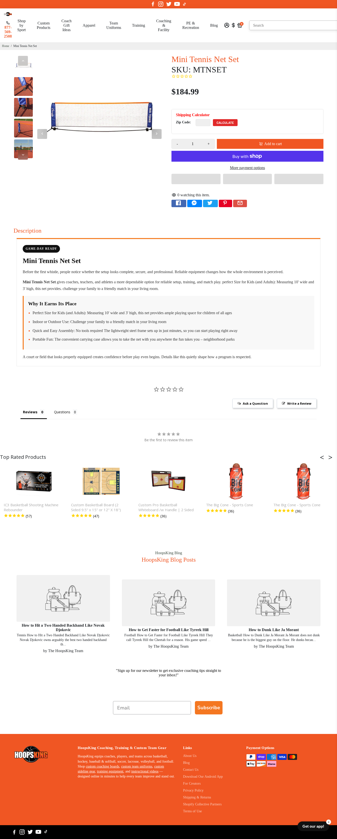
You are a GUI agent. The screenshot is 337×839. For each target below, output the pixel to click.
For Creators (192, 783)
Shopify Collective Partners (202, 804)
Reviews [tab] (30, 412)
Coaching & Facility (163, 25)
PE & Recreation (190, 25)
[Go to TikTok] (184, 4)
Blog (214, 25)
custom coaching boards (102, 766)
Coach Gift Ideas (66, 25)
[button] (196, 179)
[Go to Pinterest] (225, 203)
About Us (189, 756)
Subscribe (208, 707)
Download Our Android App (203, 776)
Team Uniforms (113, 25)
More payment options (247, 168)
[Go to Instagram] (161, 4)
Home (5, 46)
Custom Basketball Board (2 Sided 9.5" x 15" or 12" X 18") (96, 507)
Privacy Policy (193, 790)
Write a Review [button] (299, 403)
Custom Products (43, 25)
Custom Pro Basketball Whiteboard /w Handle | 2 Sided (166, 507)
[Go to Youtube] (177, 4)
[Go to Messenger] (194, 203)
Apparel (89, 25)
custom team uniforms (136, 766)
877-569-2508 (8, 31)
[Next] (23, 155)
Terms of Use (192, 811)
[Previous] (23, 61)
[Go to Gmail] (240, 203)
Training (138, 25)
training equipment (110, 771)
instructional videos (144, 771)
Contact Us (190, 770)
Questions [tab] (62, 412)
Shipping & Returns (197, 797)
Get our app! (313, 826)
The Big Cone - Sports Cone (229, 504)
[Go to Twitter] (169, 4)
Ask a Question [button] (255, 403)
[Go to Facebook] (153, 4)
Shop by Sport (21, 25)
